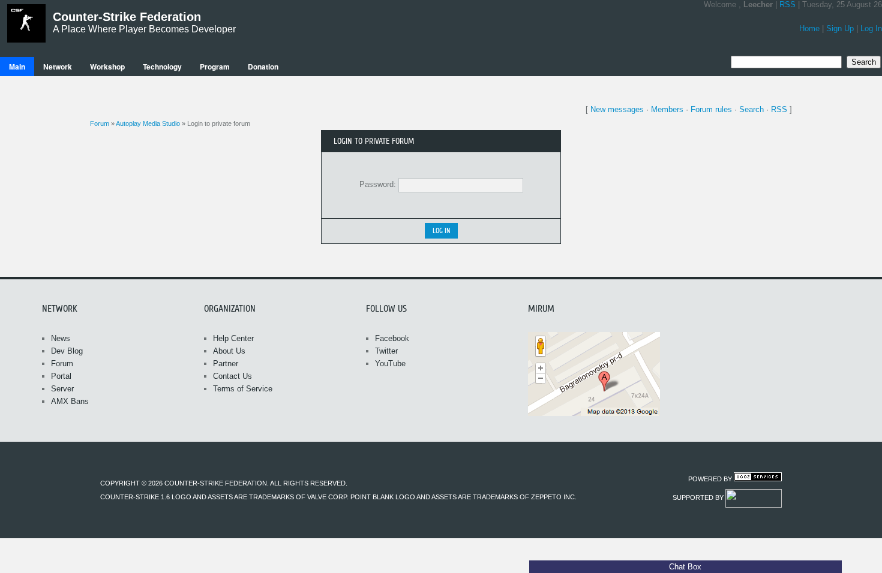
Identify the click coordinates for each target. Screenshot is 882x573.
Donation (263, 66)
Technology (162, 66)
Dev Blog (67, 350)
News (60, 338)
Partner (225, 363)
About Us (229, 350)
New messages (617, 109)
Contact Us (232, 376)
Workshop (107, 66)
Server (62, 388)
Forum (99, 123)
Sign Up (840, 28)
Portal (61, 376)
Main (17, 66)
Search (751, 109)
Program (215, 66)
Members (667, 109)
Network (57, 66)
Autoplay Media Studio (148, 123)
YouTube (390, 363)
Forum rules (711, 109)
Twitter (386, 350)
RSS (787, 4)
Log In (871, 28)
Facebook (392, 338)
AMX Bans (70, 401)
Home (809, 28)
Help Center (233, 338)
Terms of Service (242, 388)
